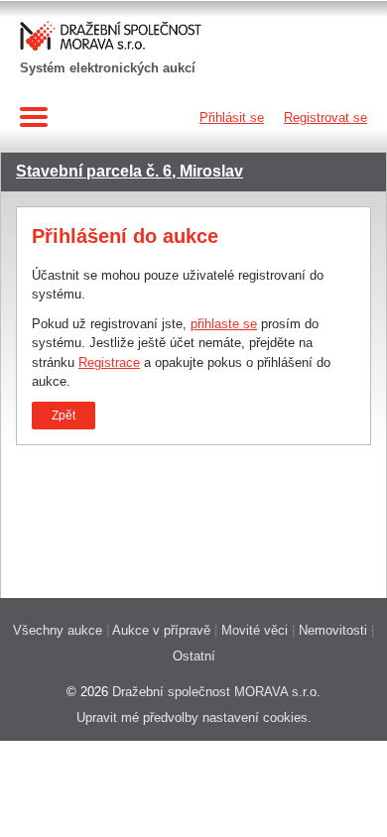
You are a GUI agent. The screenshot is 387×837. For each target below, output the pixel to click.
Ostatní (194, 656)
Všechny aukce (57, 630)
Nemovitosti (333, 630)
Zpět (63, 415)
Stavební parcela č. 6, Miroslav (129, 171)
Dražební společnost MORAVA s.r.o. (216, 691)
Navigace (37, 117)
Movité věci (254, 630)
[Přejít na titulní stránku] (112, 38)
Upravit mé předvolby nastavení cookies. (194, 717)
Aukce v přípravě (161, 630)
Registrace (109, 362)
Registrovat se (325, 117)
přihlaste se (224, 323)
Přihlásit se (231, 117)
